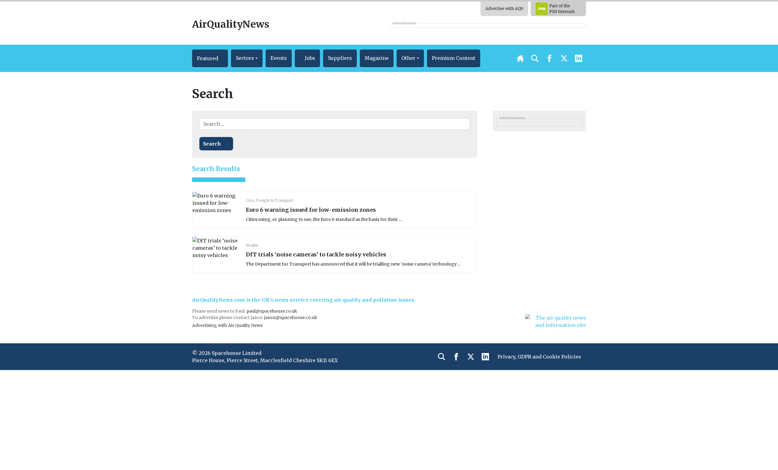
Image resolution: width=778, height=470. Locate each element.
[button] (210, 58)
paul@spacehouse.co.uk (272, 311)
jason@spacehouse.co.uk (291, 317)
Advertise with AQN (504, 8)
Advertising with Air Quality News (227, 325)
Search (212, 144)
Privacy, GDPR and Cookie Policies (539, 357)
